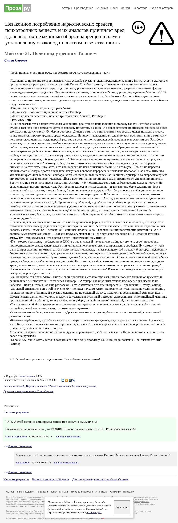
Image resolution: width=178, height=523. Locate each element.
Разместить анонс (59, 386)
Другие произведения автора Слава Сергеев (28, 391)
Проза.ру (128, 491)
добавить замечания (19, 446)
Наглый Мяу (23, 462)
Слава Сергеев (15, 60)
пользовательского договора (144, 497)
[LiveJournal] (74, 380)
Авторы (67, 8)
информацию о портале (16, 506)
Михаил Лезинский (16, 436)
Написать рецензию (16, 412)
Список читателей (13, 386)
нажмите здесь (94, 512)
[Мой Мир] (70, 380)
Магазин (126, 8)
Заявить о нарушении (84, 386)
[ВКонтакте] (63, 380)
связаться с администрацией (41, 506)
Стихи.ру (115, 491)
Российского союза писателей (87, 518)
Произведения (83, 8)
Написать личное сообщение (50, 479)
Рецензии (102, 8)
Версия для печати (36, 386)
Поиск (114, 8)
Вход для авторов (161, 8)
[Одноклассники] (66, 380)
